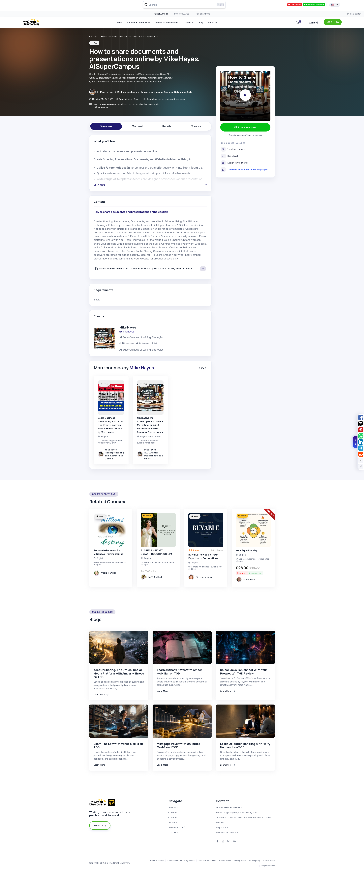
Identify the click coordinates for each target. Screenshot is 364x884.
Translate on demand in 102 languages (247, 169)
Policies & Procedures (227, 832)
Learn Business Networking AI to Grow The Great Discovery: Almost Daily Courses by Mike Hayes (110, 425)
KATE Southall (155, 577)
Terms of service (157, 861)
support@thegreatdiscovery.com (240, 812)
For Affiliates (181, 14)
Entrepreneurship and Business (157, 92)
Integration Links (268, 866)
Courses (93, 36)
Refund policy (254, 861)
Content (137, 126)
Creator (196, 126)
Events (211, 22)
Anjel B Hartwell (108, 573)
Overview (106, 126)
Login (312, 22)
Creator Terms (225, 861)
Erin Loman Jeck (204, 577)
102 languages (101, 107)
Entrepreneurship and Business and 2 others (114, 455)
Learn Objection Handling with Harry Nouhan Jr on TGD (245, 745)
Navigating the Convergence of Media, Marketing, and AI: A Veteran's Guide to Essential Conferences (150, 425)
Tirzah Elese (249, 579)
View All (203, 368)
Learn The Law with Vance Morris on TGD (118, 745)
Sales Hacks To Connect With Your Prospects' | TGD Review (243, 671)
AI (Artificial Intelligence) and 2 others (153, 455)
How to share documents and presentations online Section (131, 211)
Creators (172, 817)
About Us (173, 807)
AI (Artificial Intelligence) (127, 92)
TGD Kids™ (174, 832)
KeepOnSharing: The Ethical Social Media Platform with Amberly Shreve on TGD (119, 673)
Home (119, 22)
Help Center (222, 827)
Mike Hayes (106, 92)
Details (166, 126)
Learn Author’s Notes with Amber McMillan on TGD (179, 671)
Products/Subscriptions (166, 22)
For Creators (203, 14)
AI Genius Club (176, 827)
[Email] (360, 460)
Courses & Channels (137, 22)
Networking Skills (183, 92)
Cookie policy (269, 861)
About (188, 22)
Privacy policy (240, 861)
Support (220, 822)
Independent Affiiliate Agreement (181, 861)
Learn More (100, 694)
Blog (201, 22)
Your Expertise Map (247, 550)
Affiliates (172, 822)
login (250, 135)
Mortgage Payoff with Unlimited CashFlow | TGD (178, 745)
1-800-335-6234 (233, 807)
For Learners (161, 14)
